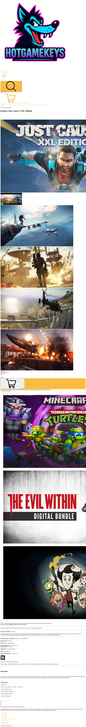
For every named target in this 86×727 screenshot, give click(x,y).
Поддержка (5, 75)
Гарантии (5, 715)
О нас (4, 719)
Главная (5, 71)
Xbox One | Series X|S (13, 104)
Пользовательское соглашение (10, 718)
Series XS (6, 104)
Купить (22, 388)
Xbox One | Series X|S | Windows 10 (26, 104)
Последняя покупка (7, 393)
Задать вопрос (6, 723)
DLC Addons (38, 104)
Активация (5, 721)
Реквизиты (5, 722)
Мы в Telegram (6, 72)
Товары (2, 104)
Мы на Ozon (43, 104)
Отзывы (5, 74)
